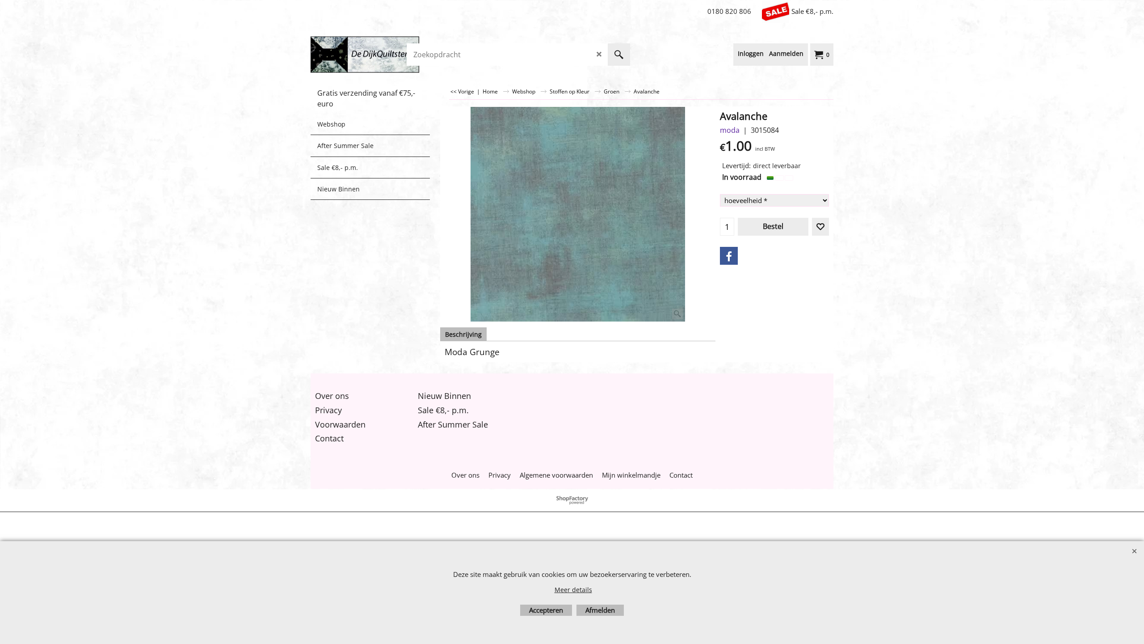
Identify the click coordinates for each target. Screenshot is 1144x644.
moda (730, 130)
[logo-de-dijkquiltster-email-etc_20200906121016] (378, 54)
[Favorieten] (820, 226)
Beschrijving (463, 334)
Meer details (573, 589)
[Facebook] (729, 256)
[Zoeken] (619, 54)
